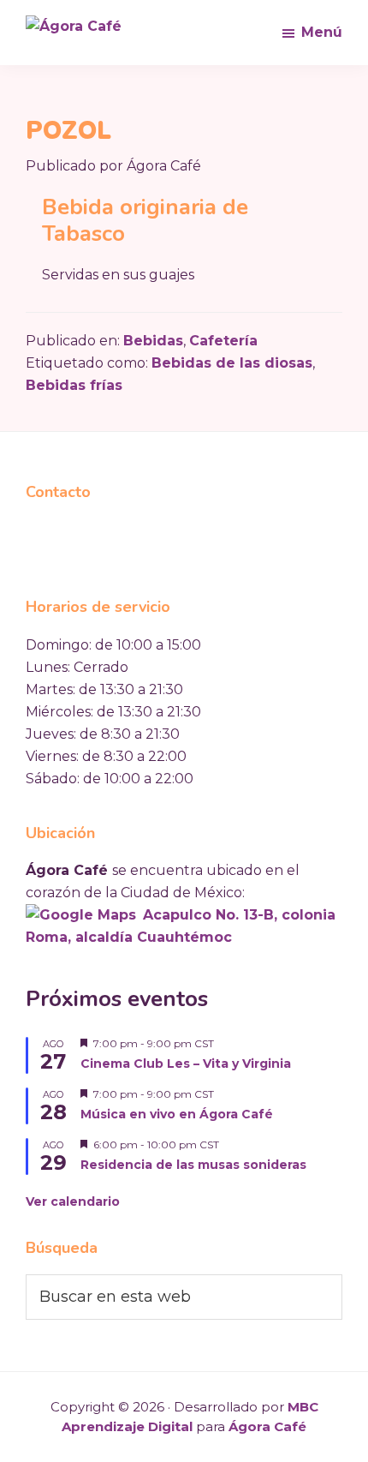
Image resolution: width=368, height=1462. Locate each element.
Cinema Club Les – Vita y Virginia (185, 1063)
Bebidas (153, 341)
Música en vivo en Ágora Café (176, 1114)
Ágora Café (267, 1426)
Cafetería (223, 341)
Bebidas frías (74, 385)
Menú (321, 32)
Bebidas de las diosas (231, 363)
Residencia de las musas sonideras (193, 1164)
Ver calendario (73, 1201)
